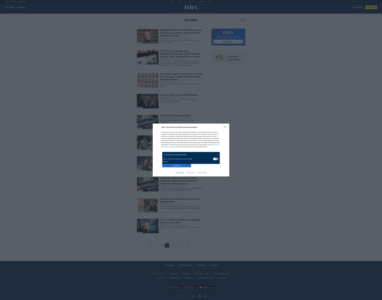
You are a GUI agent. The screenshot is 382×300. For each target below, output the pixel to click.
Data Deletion (179, 172)
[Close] (225, 127)
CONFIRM (176, 165)
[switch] (215, 159)
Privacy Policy (202, 172)
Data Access (191, 172)
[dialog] (191, 150)
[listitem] (190, 155)
